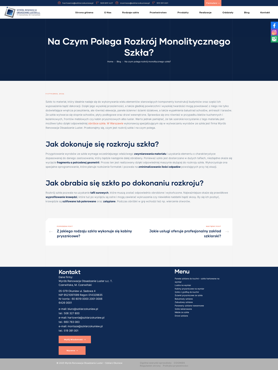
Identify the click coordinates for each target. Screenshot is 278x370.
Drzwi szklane (181, 315)
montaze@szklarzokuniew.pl (85, 326)
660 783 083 (71, 321)
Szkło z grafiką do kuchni (187, 292)
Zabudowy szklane (184, 302)
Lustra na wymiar (183, 285)
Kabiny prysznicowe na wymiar (189, 288)
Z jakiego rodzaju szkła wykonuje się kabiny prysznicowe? (93, 231)
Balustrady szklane (184, 299)
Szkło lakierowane (183, 309)
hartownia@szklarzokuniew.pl (86, 317)
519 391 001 (71, 330)
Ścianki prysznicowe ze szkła (189, 295)
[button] (212, 3)
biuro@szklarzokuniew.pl (83, 308)
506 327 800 (71, 313)
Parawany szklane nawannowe (189, 305)
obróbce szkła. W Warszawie (105, 123)
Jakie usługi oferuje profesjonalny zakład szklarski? (184, 231)
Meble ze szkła (182, 312)
